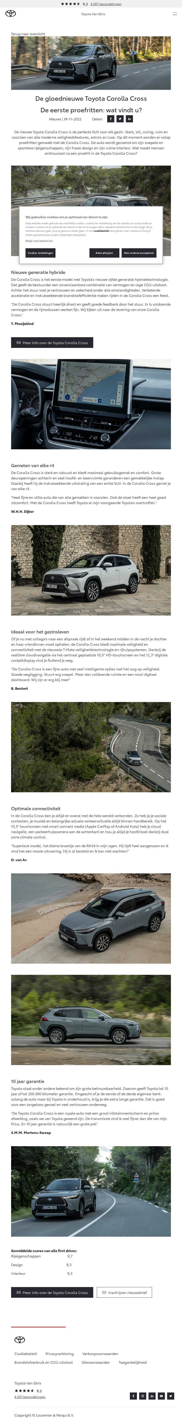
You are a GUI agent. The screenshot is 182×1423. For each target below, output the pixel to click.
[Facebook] (110, 118)
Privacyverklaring (60, 1353)
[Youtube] (161, 1396)
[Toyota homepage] (10, 13)
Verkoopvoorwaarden (100, 1353)
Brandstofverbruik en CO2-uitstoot (43, 1362)
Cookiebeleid (25, 1353)
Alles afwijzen (104, 253)
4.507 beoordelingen (106, 4)
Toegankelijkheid (133, 1362)
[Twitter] (120, 118)
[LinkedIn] (129, 118)
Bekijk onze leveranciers (39, 240)
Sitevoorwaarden (96, 1362)
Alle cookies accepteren (139, 253)
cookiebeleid (101, 230)
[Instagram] (142, 1396)
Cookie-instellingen (40, 253)
